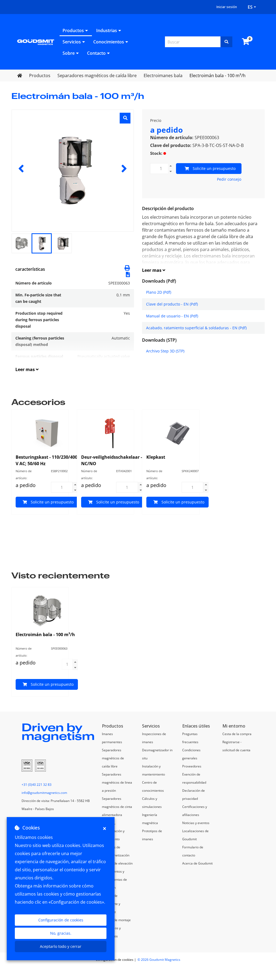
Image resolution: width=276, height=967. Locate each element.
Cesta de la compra (236, 734)
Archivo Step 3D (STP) (165, 351)
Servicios (72, 42)
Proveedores (191, 766)
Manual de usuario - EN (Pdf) (172, 315)
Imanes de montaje (116, 920)
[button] (128, 274)
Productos (73, 30)
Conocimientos (108, 42)
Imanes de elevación (117, 863)
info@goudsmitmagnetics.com (44, 792)
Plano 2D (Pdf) (158, 292)
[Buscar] (226, 41)
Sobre (69, 53)
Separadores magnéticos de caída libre (113, 758)
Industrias (106, 30)
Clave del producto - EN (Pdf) (172, 304)
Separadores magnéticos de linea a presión (117, 782)
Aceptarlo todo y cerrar (60, 946)
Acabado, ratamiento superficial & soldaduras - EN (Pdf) (196, 327)
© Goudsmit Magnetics (158, 959)
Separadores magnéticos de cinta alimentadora (117, 806)
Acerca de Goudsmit (197, 863)
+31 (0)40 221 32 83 (36, 784)
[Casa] (35, 42)
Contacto (96, 53)
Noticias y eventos (195, 823)
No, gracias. (60, 933)
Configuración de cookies (60, 920)
